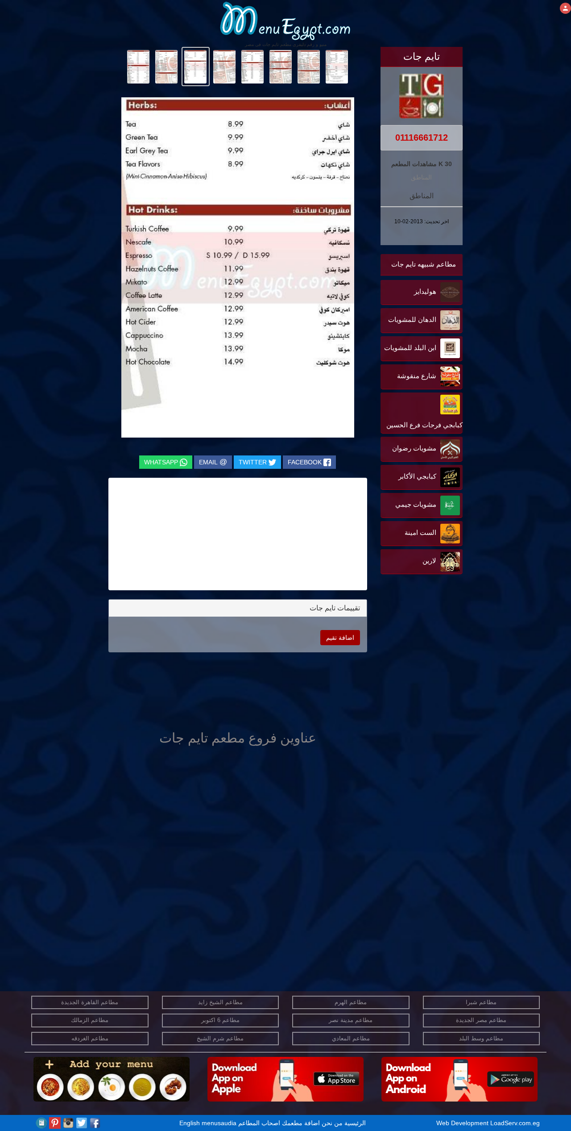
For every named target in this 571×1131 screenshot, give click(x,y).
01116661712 (421, 137)
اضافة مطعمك (301, 1123)
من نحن (332, 1123)
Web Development (463, 1123)
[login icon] (565, 8)
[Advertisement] (407, 666)
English (189, 1123)
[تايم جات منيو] (337, 66)
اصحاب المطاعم (259, 1123)
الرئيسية (355, 1123)
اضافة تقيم (340, 637)
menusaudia (219, 1123)
